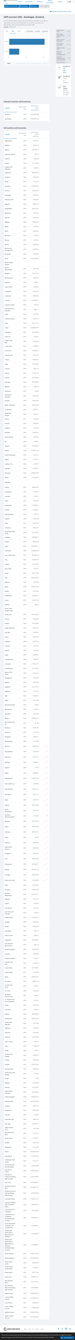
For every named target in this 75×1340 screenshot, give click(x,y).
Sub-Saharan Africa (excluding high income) (10, 1288)
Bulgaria (7, 273)
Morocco (7, 746)
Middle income (9, 1312)
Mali (6, 696)
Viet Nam (8, 1124)
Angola (7, 163)
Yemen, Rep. (8, 1138)
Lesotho (7, 646)
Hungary (7, 537)
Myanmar (8, 757)
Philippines (8, 864)
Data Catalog (67, 11)
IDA (29, 1329)
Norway (7, 821)
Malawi (7, 682)
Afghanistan (8, 141)
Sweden (7, 1014)
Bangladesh (8, 208)
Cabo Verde (8, 287)
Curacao (7, 369)
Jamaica (7, 582)
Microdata (60, 11)
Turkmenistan (9, 1069)
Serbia (7, 926)
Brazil (6, 258)
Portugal (7, 875)
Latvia (7, 637)
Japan (6, 587)
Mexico (7, 718)
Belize (6, 226)
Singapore (8, 940)
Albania (7, 145)
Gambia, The (9, 464)
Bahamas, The (9, 199)
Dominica (8, 391)
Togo (6, 1046)
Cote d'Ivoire (9, 355)
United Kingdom (10, 1097)
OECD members (9, 1258)
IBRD (25, 1329)
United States (9, 1101)
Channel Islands (10, 319)
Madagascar (8, 678)
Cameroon (8, 296)
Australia (7, 186)
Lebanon (7, 641)
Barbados (8, 213)
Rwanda (7, 899)
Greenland (8, 492)
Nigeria (7, 805)
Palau (6, 837)
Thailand (7, 1037)
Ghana (7, 477)
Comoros (7, 337)
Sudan (7, 1005)
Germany (7, 473)
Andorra (7, 159)
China (6, 328)
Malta (6, 700)
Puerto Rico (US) (10, 880)
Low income (8, 1303)
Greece (7, 487)
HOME (19, 2)
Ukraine (7, 1087)
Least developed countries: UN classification (10, 1226)
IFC (33, 1329)
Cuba (6, 364)
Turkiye (7, 1064)
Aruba (7, 182)
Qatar (6, 885)
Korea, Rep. (8, 614)
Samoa (7, 903)
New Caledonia (9, 784)
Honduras (8, 528)
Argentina (8, 173)
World (7, 1152)
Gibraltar (7, 482)
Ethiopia (7, 432)
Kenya (7, 600)
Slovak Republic (10, 949)
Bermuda (7, 235)
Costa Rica (8, 351)
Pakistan (7, 832)
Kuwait (7, 623)
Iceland (7, 542)
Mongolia (8, 737)
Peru (6, 859)
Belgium (7, 222)
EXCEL (64, 72)
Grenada (7, 496)
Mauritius (8, 714)
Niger (6, 800)
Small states (8, 1272)
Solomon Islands (10, 958)
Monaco (7, 732)
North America (9, 1253)
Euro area (8, 1182)
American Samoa (10, 154)
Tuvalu (7, 1078)
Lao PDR (7, 632)
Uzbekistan (8, 1110)
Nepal (6, 773)
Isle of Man (8, 569)
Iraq (6, 560)
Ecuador (7, 400)
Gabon (7, 459)
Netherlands (9, 778)
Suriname (8, 1009)
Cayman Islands (10, 305)
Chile (6, 323)
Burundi (7, 282)
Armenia (7, 114)
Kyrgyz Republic (10, 628)
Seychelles (8, 931)
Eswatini (7, 428)
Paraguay (8, 853)
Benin (6, 231)
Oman (7, 827)
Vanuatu (7, 1115)
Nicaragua (8, 794)
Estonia (7, 423)
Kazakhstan (8, 596)
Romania (7, 890)
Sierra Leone (9, 935)
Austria (7, 191)
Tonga (7, 1050)
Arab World (8, 1156)
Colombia (8, 332)
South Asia (8, 1277)
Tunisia (7, 1060)
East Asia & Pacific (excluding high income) (10, 1177)
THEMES (39, 2)
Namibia (7, 762)
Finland (7, 446)
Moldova (7, 728)
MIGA (37, 1329)
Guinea (7, 510)
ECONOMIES (29, 2)
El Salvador (8, 409)
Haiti (6, 523)
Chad (6, 314)
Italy (6, 578)
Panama (7, 843)
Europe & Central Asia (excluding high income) (10, 1193)
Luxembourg (9, 668)
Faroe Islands (9, 437)
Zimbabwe (8, 1147)
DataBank (54, 11)
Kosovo (7, 619)
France (7, 450)
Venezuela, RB (9, 1119)
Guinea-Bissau (9, 514)
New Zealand (9, 789)
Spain (6, 977)
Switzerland (8, 1018)
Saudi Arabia (9, 917)
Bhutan (7, 240)
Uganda (7, 1083)
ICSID (41, 1329)
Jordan (7, 591)
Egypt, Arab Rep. (10, 405)
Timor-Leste (8, 1041)
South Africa (8, 968)
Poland (7, 869)
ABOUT (60, 2)
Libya (6, 655)
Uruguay (7, 1106)
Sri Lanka (8, 981)
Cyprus (7, 373)
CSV (64, 68)
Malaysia (7, 687)
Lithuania (8, 664)
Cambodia (8, 291)
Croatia (7, 360)
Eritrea (7, 419)
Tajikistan (8, 1028)
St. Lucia (7, 991)
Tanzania (7, 1032)
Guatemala (8, 505)
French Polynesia (10, 455)
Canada (7, 300)
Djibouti (7, 387)
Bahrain (7, 204)
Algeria (7, 150)
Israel (6, 573)
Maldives (7, 691)
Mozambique (9, 751)
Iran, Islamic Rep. (10, 555)
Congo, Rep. (8, 346)
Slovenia (7, 954)
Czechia (7, 378)
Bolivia (7, 244)
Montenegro (9, 741)
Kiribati (7, 605)
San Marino (8, 908)
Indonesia (8, 551)
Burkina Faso (9, 278)
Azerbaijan (8, 119)
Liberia (7, 650)
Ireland (7, 564)
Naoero (7, 768)
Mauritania (8, 709)
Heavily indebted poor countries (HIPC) (10, 1205)
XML (64, 70)
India (6, 546)
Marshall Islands (10, 705)
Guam (6, 501)
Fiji (5, 441)
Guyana (7, 519)
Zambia (7, 1143)
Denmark (7, 382)
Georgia (7, 468)
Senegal (7, 922)
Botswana (8, 254)
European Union (10, 1199)
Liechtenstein (9, 659)
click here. (51, 1337)
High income (9, 1293)
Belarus (7, 217)
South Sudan (9, 972)
